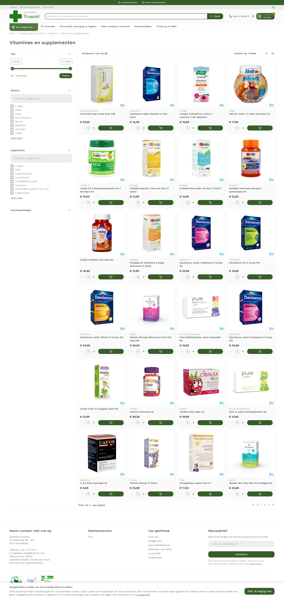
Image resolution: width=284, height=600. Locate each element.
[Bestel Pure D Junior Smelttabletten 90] (260, 422)
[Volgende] (272, 504)
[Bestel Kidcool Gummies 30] (160, 422)
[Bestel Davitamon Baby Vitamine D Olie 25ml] (160, 128)
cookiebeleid (143, 594)
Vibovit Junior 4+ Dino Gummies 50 (249, 113)
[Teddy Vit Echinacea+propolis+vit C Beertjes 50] (101, 158)
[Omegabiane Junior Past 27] (201, 453)
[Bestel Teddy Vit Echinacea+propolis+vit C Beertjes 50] (111, 202)
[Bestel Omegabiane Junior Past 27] (210, 493)
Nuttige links (155, 541)
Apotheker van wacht (160, 549)
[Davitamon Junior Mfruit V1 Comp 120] (101, 307)
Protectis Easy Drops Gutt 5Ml (97, 113)
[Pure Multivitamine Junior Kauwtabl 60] (201, 307)
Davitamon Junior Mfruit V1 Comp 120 (101, 337)
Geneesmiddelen (143, 26)
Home (12, 33)
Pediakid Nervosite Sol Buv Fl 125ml (200, 188)
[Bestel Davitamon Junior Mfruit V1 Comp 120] (111, 351)
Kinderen (53, 33)
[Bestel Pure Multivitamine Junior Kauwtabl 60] (210, 351)
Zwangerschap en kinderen (32, 33)
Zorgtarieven (155, 557)
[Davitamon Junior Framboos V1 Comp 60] (201, 233)
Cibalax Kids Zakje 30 (192, 411)
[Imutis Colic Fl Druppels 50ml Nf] (101, 381)
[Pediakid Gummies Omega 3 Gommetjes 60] (250, 158)
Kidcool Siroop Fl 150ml (143, 483)
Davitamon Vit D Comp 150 (244, 262)
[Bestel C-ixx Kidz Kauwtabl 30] (111, 493)
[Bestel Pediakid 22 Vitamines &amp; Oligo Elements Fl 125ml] (160, 276)
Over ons (153, 536)
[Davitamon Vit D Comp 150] (250, 233)
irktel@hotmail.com (34, 553)
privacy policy (255, 564)
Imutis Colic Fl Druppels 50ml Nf (99, 408)
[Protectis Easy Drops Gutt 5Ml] (101, 84)
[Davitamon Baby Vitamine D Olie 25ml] (151, 84)
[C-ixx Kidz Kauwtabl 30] (101, 453)
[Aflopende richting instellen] (273, 53)
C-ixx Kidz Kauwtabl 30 (93, 483)
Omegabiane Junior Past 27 (195, 483)
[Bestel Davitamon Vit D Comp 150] (260, 276)
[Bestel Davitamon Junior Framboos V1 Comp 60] (210, 276)
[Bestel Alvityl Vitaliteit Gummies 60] (111, 276)
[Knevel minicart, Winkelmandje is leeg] (259, 16)
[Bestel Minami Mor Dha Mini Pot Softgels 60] (260, 493)
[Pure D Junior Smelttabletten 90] (250, 381)
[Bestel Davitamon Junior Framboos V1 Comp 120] (260, 351)
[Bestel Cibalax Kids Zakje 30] (210, 422)
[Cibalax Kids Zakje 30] (201, 381)
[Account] (253, 16)
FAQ (90, 536)
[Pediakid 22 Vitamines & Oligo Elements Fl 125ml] (151, 233)
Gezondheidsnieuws (30, 7)
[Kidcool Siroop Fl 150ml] (151, 453)
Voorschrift (47, 7)
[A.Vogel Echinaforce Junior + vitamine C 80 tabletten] (201, 84)
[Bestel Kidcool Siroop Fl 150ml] (160, 493)
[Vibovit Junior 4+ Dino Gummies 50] (250, 84)
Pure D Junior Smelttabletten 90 (248, 411)
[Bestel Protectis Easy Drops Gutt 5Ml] (111, 128)
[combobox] (126, 16)
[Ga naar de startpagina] (24, 16)
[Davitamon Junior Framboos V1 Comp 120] (250, 307)
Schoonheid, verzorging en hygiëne (78, 26)
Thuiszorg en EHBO (166, 26)
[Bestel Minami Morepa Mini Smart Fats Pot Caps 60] (160, 351)
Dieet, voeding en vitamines (115, 26)
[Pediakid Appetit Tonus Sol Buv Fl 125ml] (151, 158)
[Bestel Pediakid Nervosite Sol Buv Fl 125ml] (210, 202)
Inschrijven (241, 554)
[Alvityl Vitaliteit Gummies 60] (101, 233)
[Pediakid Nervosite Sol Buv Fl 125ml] (201, 158)
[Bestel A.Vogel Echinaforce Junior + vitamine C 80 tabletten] (210, 128)
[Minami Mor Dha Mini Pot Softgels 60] (250, 453)
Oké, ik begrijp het (259, 591)
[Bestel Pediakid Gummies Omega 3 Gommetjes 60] (260, 202)
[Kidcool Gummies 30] (151, 381)
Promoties (49, 26)
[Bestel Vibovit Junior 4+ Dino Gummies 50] (260, 128)
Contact (13, 7)
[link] (254, 504)
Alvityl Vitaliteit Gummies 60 (96, 259)
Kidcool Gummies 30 (142, 411)
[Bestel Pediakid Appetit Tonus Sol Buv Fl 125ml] (160, 202)
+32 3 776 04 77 (29, 549)
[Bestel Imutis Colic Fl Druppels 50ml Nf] (111, 422)
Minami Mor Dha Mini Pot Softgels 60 (250, 483)
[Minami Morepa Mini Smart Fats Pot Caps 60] (151, 307)
